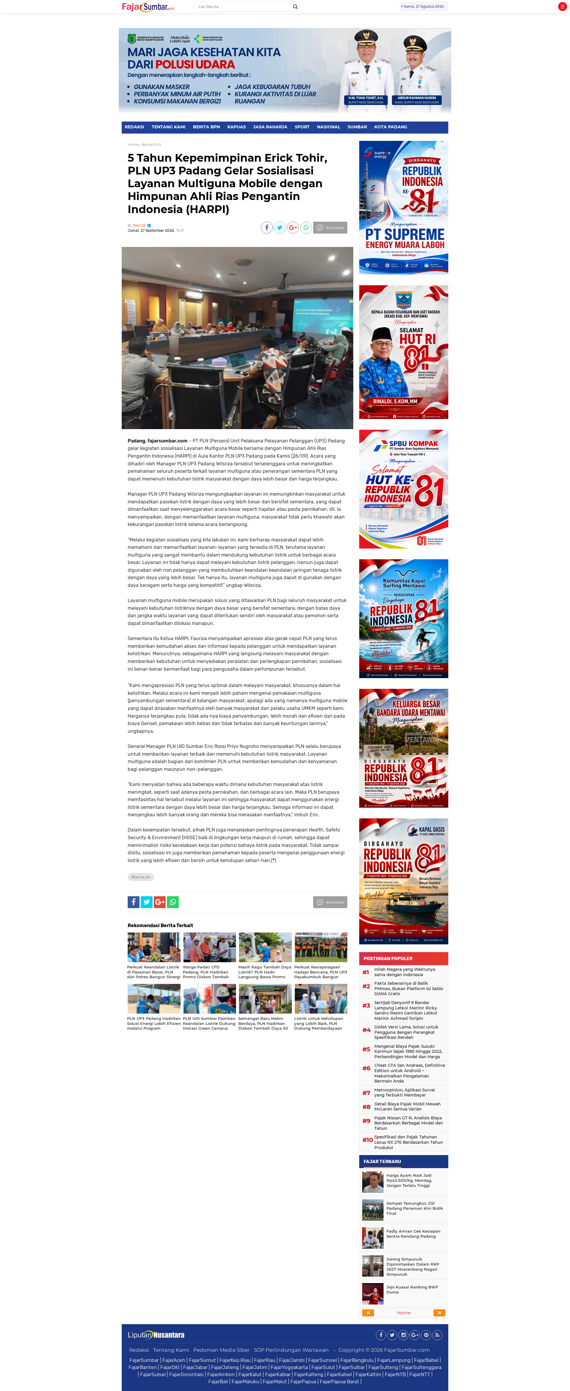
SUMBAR (357, 127)
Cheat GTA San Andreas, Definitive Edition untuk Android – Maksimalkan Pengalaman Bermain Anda (409, 1073)
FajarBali (218, 1381)
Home (133, 144)
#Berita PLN (141, 877)
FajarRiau (265, 1360)
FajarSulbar (352, 1367)
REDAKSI (134, 127)
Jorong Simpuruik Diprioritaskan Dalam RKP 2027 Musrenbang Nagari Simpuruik (413, 1267)
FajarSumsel (322, 1360)
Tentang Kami (171, 1350)
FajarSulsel (153, 1374)
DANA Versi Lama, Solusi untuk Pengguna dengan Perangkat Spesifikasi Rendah (406, 1032)
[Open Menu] (562, 6)
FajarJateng (225, 1367)
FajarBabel (426, 1360)
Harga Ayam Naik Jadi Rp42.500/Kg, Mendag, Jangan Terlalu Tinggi (409, 1180)
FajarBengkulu (357, 1360)
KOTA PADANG (390, 127)
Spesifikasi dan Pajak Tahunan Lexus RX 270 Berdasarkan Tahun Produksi (408, 1142)
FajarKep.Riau (235, 1360)
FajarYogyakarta (289, 1367)
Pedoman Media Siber (221, 1350)
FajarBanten (143, 1367)
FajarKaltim (368, 1374)
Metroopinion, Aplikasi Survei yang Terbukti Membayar (404, 1093)
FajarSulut (323, 1367)
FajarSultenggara (421, 1367)
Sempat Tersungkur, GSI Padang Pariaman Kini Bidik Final (415, 1208)
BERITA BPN (206, 127)
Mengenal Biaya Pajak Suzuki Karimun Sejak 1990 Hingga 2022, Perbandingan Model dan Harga (408, 1051)
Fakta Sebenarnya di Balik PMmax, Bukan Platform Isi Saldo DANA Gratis (408, 988)
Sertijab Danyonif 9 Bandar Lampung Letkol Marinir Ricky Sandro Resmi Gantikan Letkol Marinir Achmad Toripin (405, 1010)
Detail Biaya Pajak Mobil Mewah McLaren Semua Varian (407, 1107)
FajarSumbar (144, 1360)
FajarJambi (292, 1360)
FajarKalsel (339, 1374)
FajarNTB (395, 1374)
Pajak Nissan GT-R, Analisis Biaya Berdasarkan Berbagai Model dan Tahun (408, 1123)
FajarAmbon (221, 1374)
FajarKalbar (278, 1374)
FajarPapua (303, 1381)
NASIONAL (328, 127)
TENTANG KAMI (169, 127)
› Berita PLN (150, 144)
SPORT (302, 127)
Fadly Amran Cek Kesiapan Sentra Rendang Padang (414, 1234)
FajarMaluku (245, 1381)
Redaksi (139, 1350)
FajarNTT (419, 1374)
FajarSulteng (383, 1367)
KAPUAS (236, 127)
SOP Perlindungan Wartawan (291, 1350)
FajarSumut (202, 1360)
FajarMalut (275, 1381)
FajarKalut (250, 1374)
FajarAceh (173, 1360)
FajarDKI (170, 1367)
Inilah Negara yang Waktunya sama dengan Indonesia (404, 972)
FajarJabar (195, 1367)
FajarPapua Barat (339, 1381)
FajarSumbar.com (407, 1350)
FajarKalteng (308, 1374)
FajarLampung (394, 1360)
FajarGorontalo (186, 1374)
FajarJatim (255, 1367)
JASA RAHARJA (270, 127)
